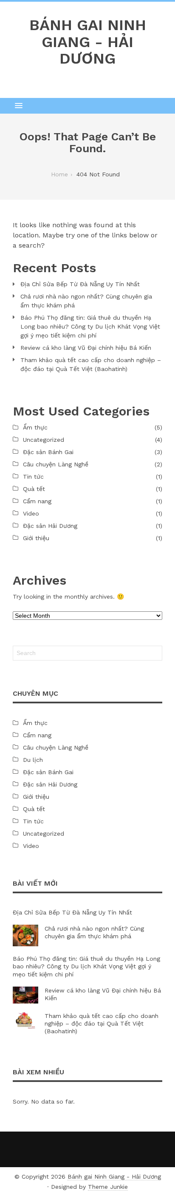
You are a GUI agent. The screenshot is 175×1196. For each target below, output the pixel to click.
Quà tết (34, 488)
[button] (87, 105)
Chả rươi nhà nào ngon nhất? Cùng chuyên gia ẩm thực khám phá (86, 301)
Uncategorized (43, 439)
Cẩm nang (37, 501)
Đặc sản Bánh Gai (48, 452)
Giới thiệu (36, 538)
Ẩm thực (35, 427)
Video (31, 513)
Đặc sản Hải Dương (50, 525)
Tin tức (33, 476)
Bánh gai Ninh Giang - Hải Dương (114, 1176)
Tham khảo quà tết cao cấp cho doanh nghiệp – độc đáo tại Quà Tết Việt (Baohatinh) (90, 364)
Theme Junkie (108, 1186)
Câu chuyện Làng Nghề (55, 464)
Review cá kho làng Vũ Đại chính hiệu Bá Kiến (85, 347)
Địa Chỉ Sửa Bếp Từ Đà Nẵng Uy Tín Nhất (80, 284)
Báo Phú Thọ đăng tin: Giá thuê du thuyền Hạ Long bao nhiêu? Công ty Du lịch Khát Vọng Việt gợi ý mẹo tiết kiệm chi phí (90, 326)
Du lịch (33, 759)
